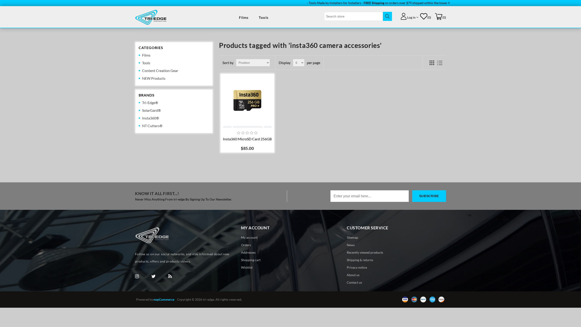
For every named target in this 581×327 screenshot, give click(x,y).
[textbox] (353, 16)
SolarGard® (151, 110)
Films (244, 17)
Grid (431, 62)
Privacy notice (357, 267)
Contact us (354, 282)
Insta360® (150, 118)
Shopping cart (251, 260)
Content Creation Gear (160, 70)
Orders (246, 245)
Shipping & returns (360, 260)
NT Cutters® (152, 126)
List (440, 62)
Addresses (248, 252)
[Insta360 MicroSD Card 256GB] (247, 101)
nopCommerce (163, 299)
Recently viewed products (365, 252)
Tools (263, 17)
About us (353, 275)
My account (249, 237)
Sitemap (352, 237)
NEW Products (153, 78)
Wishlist (247, 267)
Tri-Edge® (150, 102)
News (351, 245)
